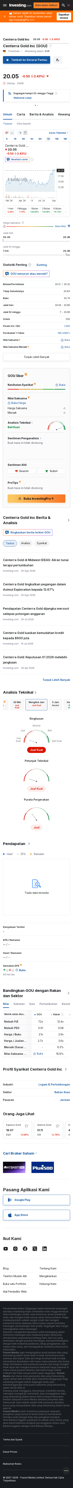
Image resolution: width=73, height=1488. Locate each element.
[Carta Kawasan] (12, 133)
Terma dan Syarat (12, 1439)
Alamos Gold (44, 1124)
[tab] (17, 704)
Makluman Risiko (12, 1463)
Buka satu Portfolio (14, 1283)
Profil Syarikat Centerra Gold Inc (32, 1069)
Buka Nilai (60, 226)
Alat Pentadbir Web (15, 1291)
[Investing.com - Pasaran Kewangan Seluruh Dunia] (20, 5)
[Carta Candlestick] (7, 133)
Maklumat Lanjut (22, 97)
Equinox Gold (13, 1124)
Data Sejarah (24, 123)
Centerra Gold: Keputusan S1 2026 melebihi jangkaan (35, 659)
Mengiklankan (48, 1276)
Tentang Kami (47, 1268)
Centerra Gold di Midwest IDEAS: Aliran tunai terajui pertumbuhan (36, 562)
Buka (40, 1053)
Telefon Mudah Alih (15, 1276)
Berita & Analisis (42, 114)
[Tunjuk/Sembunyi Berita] (25, 133)
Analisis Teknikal (18, 692)
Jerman (65, 1099)
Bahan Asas (62, 1092)
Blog (6, 1268)
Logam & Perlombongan (54, 1084)
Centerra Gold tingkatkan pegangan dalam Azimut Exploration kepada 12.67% (34, 586)
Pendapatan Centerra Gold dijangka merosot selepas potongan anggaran (36, 611)
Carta (21, 114)
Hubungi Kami (47, 1283)
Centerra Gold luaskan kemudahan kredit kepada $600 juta (33, 635)
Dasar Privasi (10, 1451)
